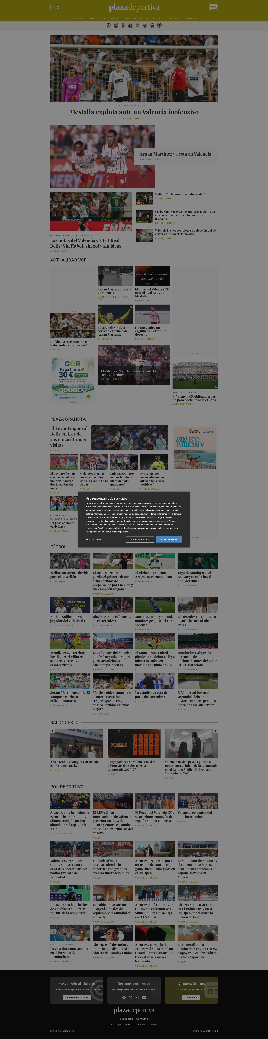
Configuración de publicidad (110, 528)
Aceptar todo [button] (169, 539)
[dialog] (134, 520)
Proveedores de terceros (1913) (159, 514)
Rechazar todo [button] (140, 539)
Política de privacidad (120, 532)
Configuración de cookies (97, 532)
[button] (94, 539)
